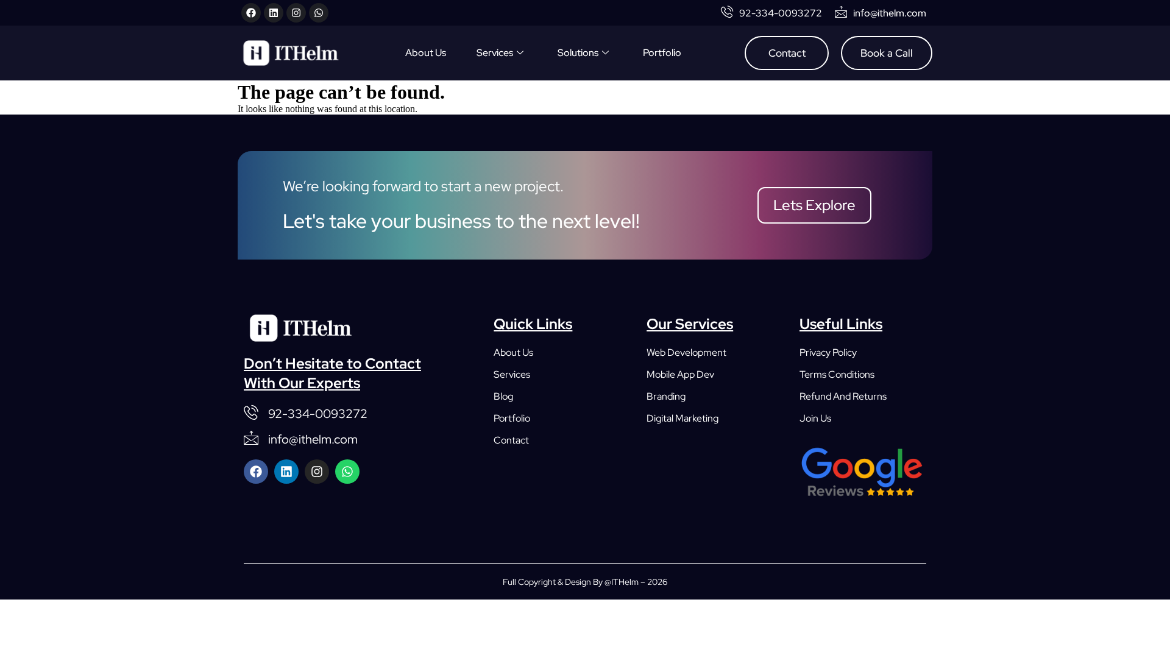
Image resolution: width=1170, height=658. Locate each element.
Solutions (578, 52)
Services (495, 52)
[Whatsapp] (318, 13)
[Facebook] (251, 13)
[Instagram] (296, 13)
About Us (425, 52)
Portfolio (662, 52)
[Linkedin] (273, 13)
